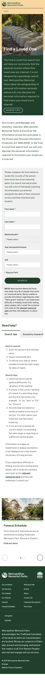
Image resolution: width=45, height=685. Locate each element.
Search (22, 281)
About (26, 593)
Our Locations (7, 584)
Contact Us (28, 598)
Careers (5, 602)
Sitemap (5, 664)
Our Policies (6, 598)
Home (6, 11)
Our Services (6, 589)
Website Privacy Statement (12, 667)
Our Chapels (6, 593)
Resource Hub (29, 584)
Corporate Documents (32, 602)
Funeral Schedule (8, 606)
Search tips (13, 110)
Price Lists (28, 606)
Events (26, 589)
